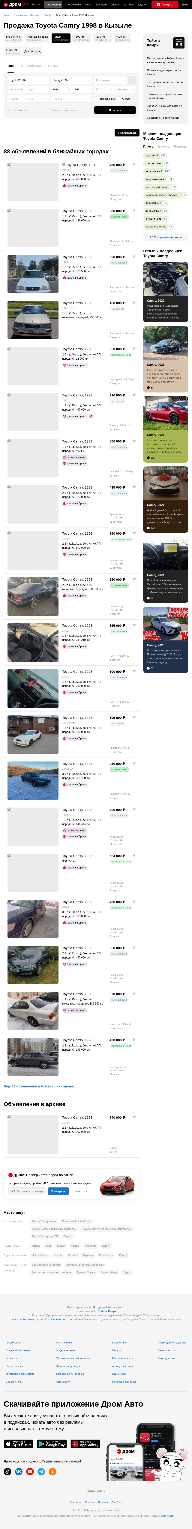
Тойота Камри (153, 43)
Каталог (129, 4)
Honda (36, 1245)
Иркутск (72, 1255)
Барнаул (88, 1255)
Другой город (32, 51)
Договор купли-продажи (70, 1373)
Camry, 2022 (155, 300)
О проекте (75, 1502)
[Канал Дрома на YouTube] (30, 1471)
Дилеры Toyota (86, 1272)
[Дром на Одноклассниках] (52, 1471)
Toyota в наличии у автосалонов (51, 1272)
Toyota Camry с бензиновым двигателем (107, 1228)
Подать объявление (18, 1350)
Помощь (89, 1502)
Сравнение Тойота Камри (163, 117)
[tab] (11, 68)
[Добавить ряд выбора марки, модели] (132, 80)
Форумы (117, 1350)
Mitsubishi (90, 1245)
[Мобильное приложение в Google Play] (52, 1444)
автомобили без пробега (83, 1319)
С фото (126, 98)
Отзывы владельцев (68, 1366)
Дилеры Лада (109, 1272)
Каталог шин (120, 1342)
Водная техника (65, 1350)
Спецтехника (14, 1381)
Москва (36, 4)
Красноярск (106, 1255)
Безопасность (166, 1350)
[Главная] (16, 4)
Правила (103, 1502)
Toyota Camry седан (44, 1221)
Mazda (75, 1245)
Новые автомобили (22, 1319)
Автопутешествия (123, 1366)
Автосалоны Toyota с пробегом (85, 1264)
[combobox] (28, 80)
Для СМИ (117, 1502)
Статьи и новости (122, 1358)
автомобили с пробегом (50, 1319)
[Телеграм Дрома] (41, 1471)
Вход (185, 4)
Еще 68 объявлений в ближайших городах (39, 1086)
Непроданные (108, 98)
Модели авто (95, 1490)
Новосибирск (40, 1255)
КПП (98, 89)
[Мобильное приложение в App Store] (18, 1444)
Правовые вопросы (124, 1381)
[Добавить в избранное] (134, 164)
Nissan (61, 1245)
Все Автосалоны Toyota (46, 1264)
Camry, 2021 (155, 364)
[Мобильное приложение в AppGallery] (85, 1444)
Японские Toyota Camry (76, 1221)
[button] (68, 1236)
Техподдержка (167, 1358)
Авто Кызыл (167, 1516)
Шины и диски (14, 1366)
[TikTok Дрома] (7, 1471)
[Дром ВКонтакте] (18, 1471)
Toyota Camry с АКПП (45, 1236)
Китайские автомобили (20, 1373)
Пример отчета (82, 1191)
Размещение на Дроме (172, 1342)
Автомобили (53, 4)
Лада (48, 1245)
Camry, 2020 (155, 645)
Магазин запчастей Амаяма (73, 1358)
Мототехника (64, 1342)
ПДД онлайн (119, 1373)
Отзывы (115, 4)
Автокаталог (63, 1381)
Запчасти (101, 4)
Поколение (103, 80)
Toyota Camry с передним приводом (54, 1228)
